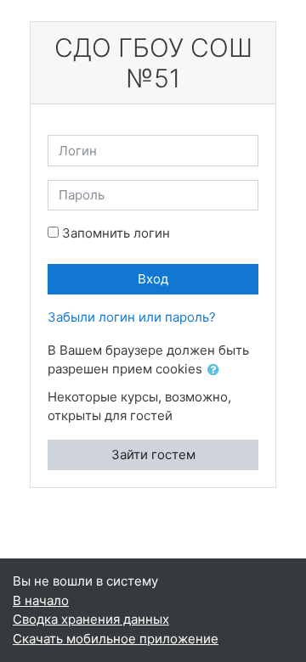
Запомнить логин (116, 233)
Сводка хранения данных (91, 619)
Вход (153, 279)
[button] (217, 370)
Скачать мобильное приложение (115, 639)
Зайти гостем (153, 454)
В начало (41, 600)
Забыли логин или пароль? (132, 317)
